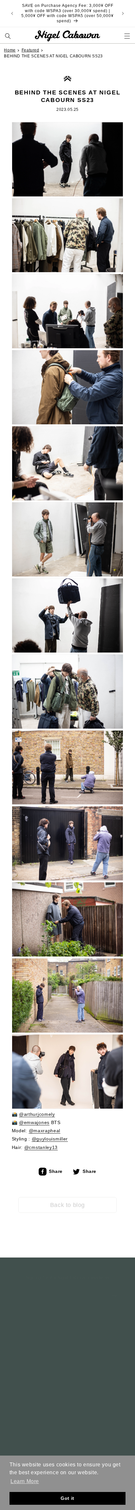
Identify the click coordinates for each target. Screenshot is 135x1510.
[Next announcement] (123, 13)
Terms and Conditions (35, 1334)
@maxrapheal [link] (45, 1130)
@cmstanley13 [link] (41, 1147)
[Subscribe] (114, 1289)
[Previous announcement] (12, 13)
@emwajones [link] (34, 1122)
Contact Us (23, 1361)
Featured (30, 50)
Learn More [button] (24, 1481)
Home (9, 50)
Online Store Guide (32, 1347)
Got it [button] (67, 1498)
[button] (8, 36)
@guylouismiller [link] (50, 1138)
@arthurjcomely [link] (37, 1114)
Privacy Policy (27, 1320)
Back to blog (67, 1200)
